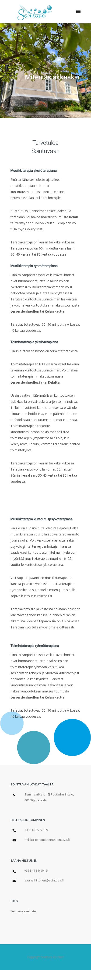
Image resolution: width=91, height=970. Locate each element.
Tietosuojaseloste (23, 911)
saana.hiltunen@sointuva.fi (44, 880)
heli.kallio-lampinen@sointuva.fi (47, 840)
